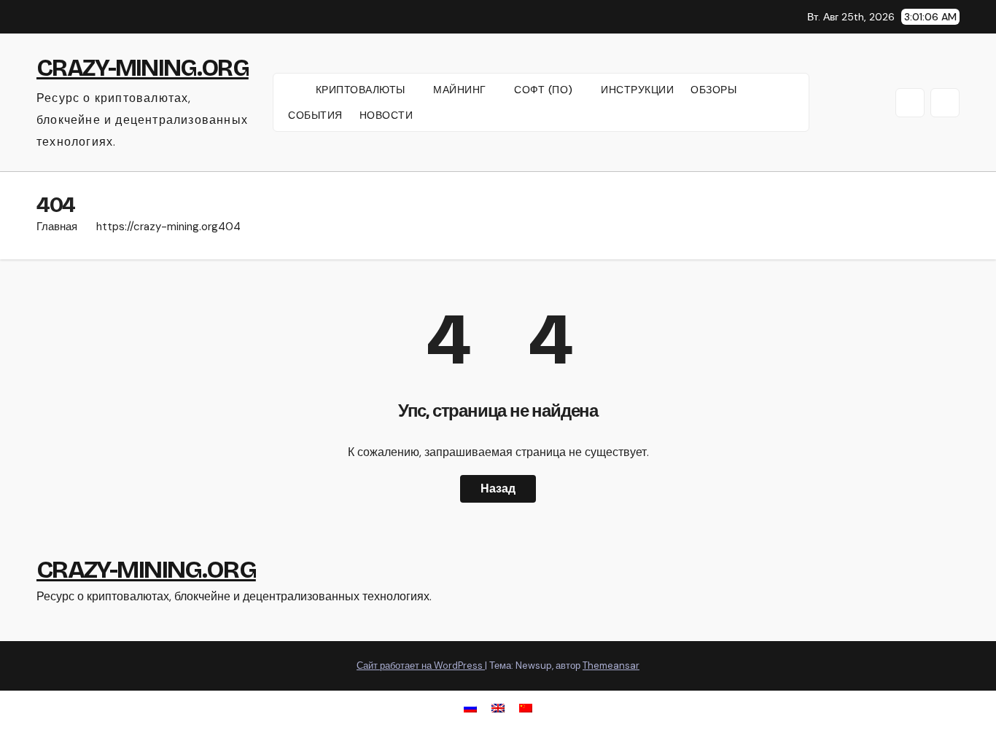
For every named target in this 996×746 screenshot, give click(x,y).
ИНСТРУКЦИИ (637, 89)
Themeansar (611, 665)
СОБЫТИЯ (315, 115)
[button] (910, 102)
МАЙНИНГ (461, 89)
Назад (498, 488)
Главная (56, 226)
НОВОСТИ (386, 115)
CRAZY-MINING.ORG (142, 67)
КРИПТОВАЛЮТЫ (362, 89)
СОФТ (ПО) (545, 89)
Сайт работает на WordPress (421, 665)
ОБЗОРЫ (713, 89)
